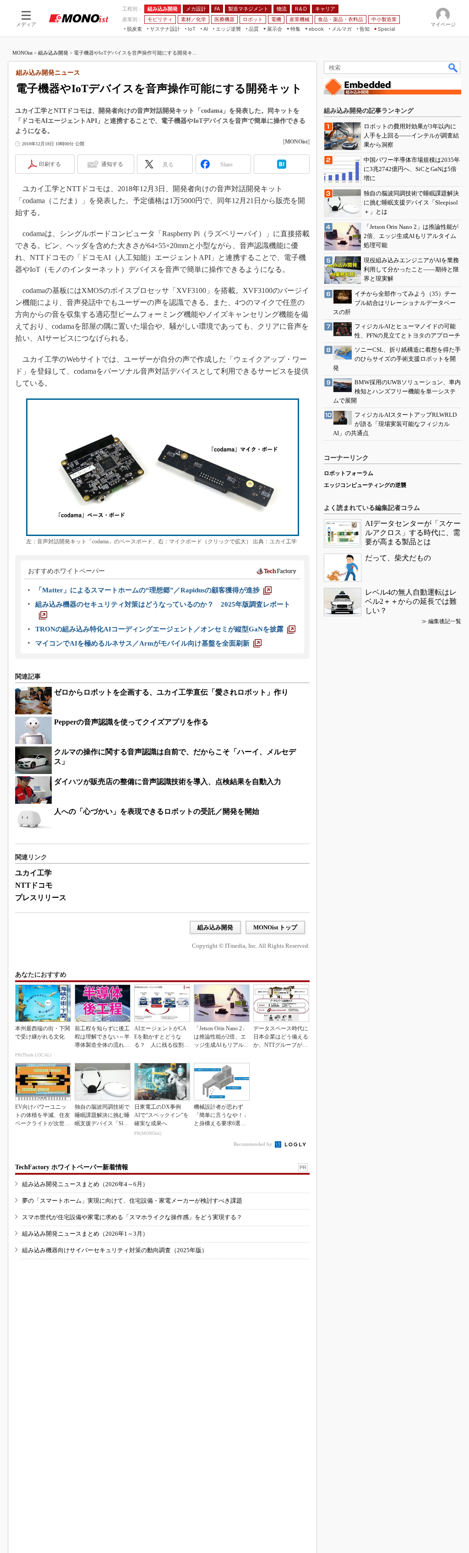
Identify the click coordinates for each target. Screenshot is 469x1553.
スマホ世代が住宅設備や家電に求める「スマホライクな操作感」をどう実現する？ (132, 1217)
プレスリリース (40, 897)
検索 (453, 67)
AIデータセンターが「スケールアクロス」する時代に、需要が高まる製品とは (413, 533)
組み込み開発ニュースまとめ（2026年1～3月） (85, 1233)
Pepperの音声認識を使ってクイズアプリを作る (131, 722)
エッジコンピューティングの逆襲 (365, 485)
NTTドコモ (34, 885)
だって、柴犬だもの (398, 558)
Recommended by (253, 1144)
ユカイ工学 (33, 873)
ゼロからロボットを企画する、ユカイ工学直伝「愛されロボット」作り (171, 692)
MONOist (22, 52)
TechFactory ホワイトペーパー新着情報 (71, 1167)
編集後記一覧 (444, 621)
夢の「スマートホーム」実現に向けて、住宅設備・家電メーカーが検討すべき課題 (132, 1200)
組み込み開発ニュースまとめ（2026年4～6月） (85, 1184)
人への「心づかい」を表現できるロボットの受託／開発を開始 (156, 811)
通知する (112, 164)
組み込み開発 (53, 52)
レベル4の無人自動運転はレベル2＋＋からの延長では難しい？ (411, 601)
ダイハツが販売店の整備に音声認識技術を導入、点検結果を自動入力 (167, 781)
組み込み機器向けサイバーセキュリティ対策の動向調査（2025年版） (114, 1250)
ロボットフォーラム (348, 473)
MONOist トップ (275, 927)
